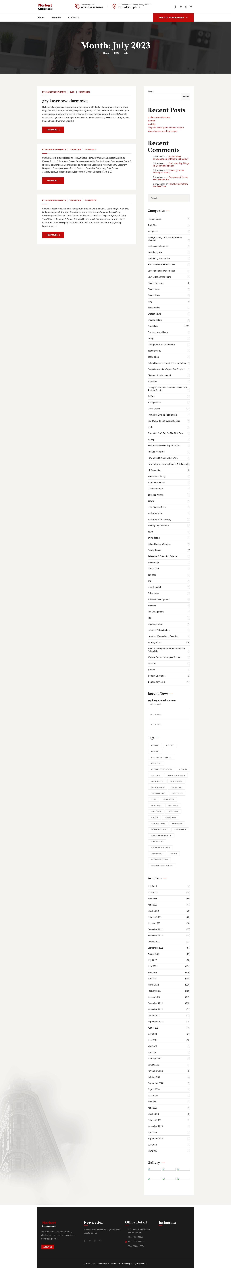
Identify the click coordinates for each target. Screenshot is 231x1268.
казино (173, 854)
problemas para (158, 823)
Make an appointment (171, 18)
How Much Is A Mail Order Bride (169, 458)
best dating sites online (169, 258)
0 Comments (84, 92)
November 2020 (169, 1071)
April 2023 (169, 905)
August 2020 (169, 1089)
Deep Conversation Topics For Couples (169, 369)
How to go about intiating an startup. (168, 171)
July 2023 (169, 886)
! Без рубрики (169, 219)
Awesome (155, 751)
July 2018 (169, 1144)
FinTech (169, 396)
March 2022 (169, 985)
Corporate (155, 775)
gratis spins (156, 805)
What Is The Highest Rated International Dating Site (169, 649)
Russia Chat (169, 568)
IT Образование (169, 488)
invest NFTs (156, 811)
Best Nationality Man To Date (169, 271)
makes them (173, 811)
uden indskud (157, 842)
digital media (176, 781)
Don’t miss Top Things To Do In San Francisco (171, 164)
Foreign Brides (169, 402)
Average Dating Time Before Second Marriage (169, 238)
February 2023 (169, 917)
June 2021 (169, 1040)
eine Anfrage (176, 787)
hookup (169, 439)
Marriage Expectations (169, 525)
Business (183, 769)
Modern (154, 817)
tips (169, 618)
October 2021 (169, 1015)
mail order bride (169, 513)
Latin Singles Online (169, 507)
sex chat (169, 575)
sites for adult (169, 587)
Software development (169, 599)
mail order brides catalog (169, 519)
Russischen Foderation (161, 835)
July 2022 (169, 960)
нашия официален (159, 860)
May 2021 (169, 1046)
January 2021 (169, 1064)
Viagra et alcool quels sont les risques (166, 127)
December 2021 (169, 1003)
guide (169, 427)
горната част (157, 854)
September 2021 (169, 1021)
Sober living (169, 593)
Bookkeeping (169, 307)
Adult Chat (169, 225)
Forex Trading (169, 408)
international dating (169, 476)
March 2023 (169, 911)
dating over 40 (169, 351)
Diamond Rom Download (169, 375)
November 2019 (169, 1126)
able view (170, 745)
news (169, 531)
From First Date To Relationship (169, 415)
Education (169, 381)
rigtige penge (180, 829)
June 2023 (169, 892)
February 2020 (169, 1120)
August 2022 (169, 954)
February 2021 (169, 1058)
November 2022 (169, 935)
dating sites (169, 357)
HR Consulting (169, 470)
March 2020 (169, 1114)
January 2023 (169, 923)
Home (106, 53)
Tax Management (169, 611)
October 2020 (169, 1077)
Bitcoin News (169, 289)
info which (173, 805)
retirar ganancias (159, 829)
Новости (169, 663)
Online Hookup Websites (169, 544)
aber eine (155, 745)
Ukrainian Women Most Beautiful (169, 636)
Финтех (169, 669)
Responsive (177, 823)
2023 (116, 53)
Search (151, 91)
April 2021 (169, 1052)
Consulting (75, 149)
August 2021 (169, 1028)
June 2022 (169, 966)
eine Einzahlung (158, 793)
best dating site (169, 252)
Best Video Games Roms (169, 277)
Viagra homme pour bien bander (162, 131)
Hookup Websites (169, 451)
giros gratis (168, 799)
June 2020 (169, 1095)
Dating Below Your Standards (169, 344)
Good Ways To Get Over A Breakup (169, 421)
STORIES (169, 605)
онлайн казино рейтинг (162, 866)
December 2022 (169, 929)
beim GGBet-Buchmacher (161, 757)
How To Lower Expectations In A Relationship (169, 465)
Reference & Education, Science (169, 556)
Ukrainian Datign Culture (169, 630)
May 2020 (169, 1101)
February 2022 (169, 991)
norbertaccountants (55, 92)
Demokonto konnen (176, 775)
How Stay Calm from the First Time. (170, 185)
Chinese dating (169, 320)
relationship (169, 562)
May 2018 (169, 1151)
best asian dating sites (169, 246)
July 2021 (169, 1034)
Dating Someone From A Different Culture (169, 363)
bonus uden (156, 763)
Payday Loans (169, 550)
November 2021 (169, 1009)
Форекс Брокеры (169, 676)
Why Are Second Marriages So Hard (169, 657)
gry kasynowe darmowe (65, 101)
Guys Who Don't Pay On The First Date (169, 433)
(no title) (151, 120)
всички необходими (160, 848)
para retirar (170, 817)
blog (72, 92)
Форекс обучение (169, 682)
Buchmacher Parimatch (161, 769)
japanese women (169, 495)
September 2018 (169, 1138)
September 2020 (169, 1083)
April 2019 (169, 1132)
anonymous (169, 231)
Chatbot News (169, 314)
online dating (169, 538)
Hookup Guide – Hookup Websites (169, 445)
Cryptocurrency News (169, 332)
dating (169, 338)
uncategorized (169, 642)
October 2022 (169, 941)
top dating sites (169, 624)
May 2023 (169, 898)
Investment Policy (169, 482)
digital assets (157, 781)
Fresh (153, 799)
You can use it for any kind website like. (170, 178)
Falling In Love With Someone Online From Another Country (169, 389)
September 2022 (169, 948)
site (169, 581)
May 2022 (169, 972)
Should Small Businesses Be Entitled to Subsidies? (170, 157)
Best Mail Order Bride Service (169, 264)
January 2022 (169, 997)
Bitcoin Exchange (169, 283)
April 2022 (169, 978)
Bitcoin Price (169, 295)
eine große (177, 793)
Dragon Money (157, 787)
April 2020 (169, 1108)
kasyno (169, 501)
